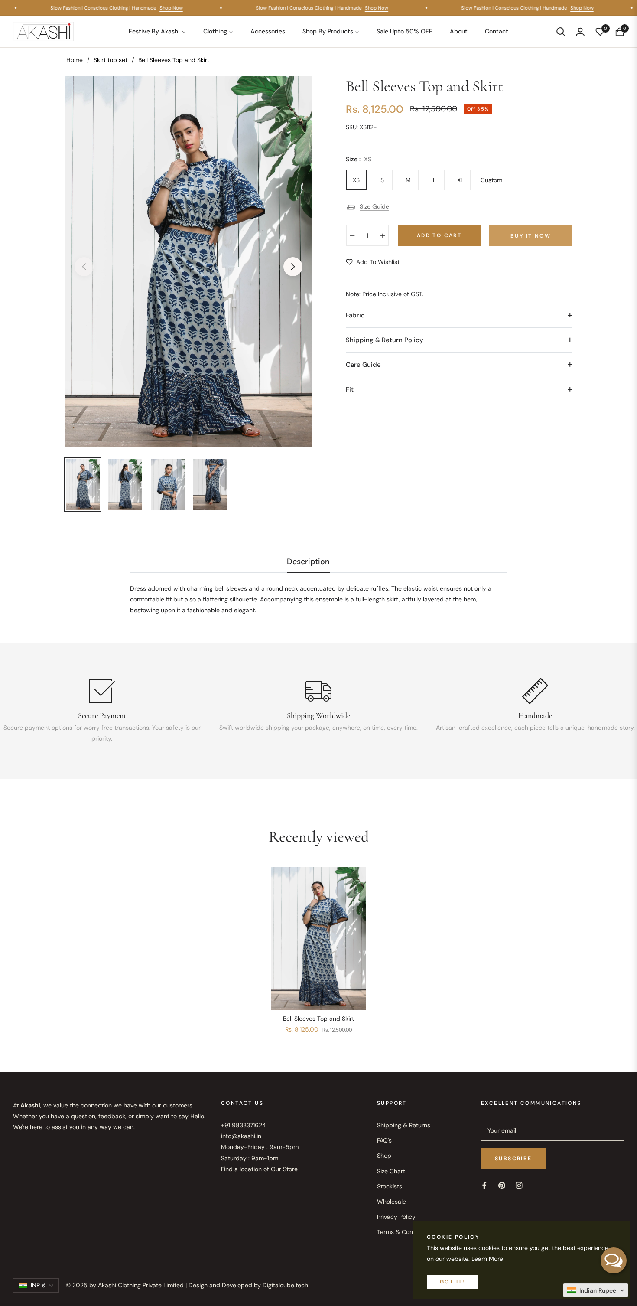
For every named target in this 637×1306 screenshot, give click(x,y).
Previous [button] (84, 266)
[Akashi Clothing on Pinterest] (501, 1185)
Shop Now (177, 8)
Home (74, 60)
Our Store (284, 1169)
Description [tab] (308, 562)
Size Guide (374, 206)
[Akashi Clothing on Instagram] (519, 1185)
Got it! (452, 1281)
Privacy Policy (396, 1217)
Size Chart (391, 1171)
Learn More (487, 1259)
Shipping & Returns (403, 1125)
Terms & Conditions (404, 1232)
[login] (580, 31)
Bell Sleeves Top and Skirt (318, 1018)
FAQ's (384, 1140)
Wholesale (391, 1201)
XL (460, 180)
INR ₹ (38, 1285)
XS (356, 180)
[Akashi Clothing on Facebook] (484, 1185)
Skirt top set (110, 60)
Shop (384, 1155)
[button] (560, 31)
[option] (188, 261)
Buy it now (530, 235)
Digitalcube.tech (285, 1285)
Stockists (389, 1186)
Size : (358, 159)
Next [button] (292, 266)
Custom (491, 180)
